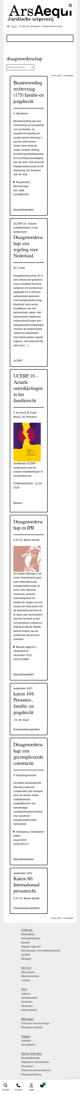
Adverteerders (29, 997)
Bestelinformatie (30, 1058)
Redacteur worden (32, 1027)
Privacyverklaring (31, 1074)
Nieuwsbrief (28, 1044)
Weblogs (26, 958)
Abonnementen (30, 976)
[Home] (40, 11)
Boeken (25, 942)
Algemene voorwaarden (35, 1062)
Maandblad (27, 934)
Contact (25, 980)
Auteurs (25, 993)
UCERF (25, 954)
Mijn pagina (28, 972)
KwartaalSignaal (30, 938)
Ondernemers (29, 1010)
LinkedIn (26, 1040)
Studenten (27, 1006)
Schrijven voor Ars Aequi (35, 1023)
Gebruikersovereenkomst (35, 1070)
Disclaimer (27, 1066)
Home (14, 26)
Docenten (26, 1001)
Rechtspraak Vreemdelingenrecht (40, 950)
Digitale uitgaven (31, 946)
